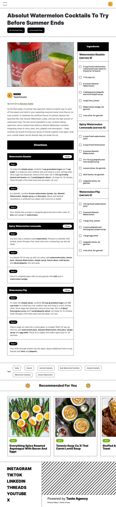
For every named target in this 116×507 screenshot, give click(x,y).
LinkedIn (16, 481)
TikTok (14, 475)
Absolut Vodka (26, 103)
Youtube (16, 493)
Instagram (19, 468)
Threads (16, 487)
